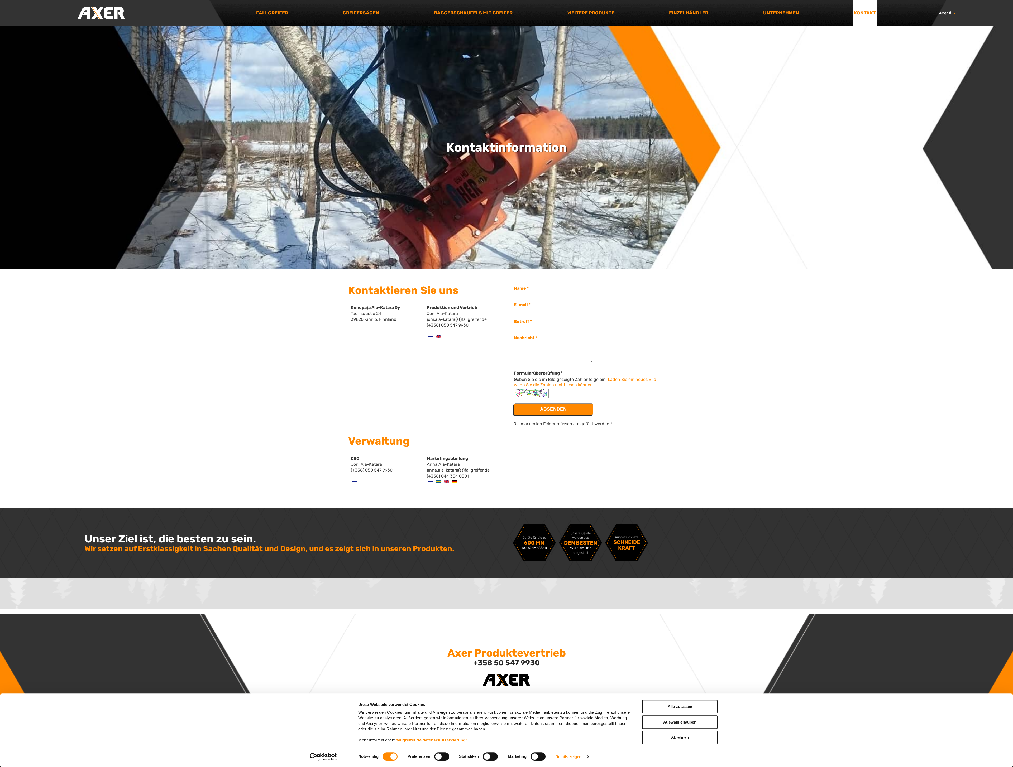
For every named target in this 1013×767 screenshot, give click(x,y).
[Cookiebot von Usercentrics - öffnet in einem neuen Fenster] (323, 757)
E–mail (521, 304)
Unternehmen (781, 13)
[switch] (441, 756)
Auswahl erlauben (679, 722)
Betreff (521, 321)
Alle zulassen (680, 706)
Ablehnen (680, 737)
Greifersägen (361, 13)
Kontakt (865, 13)
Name (520, 288)
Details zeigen (568, 756)
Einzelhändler (688, 13)
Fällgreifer (272, 13)
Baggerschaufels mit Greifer (473, 13)
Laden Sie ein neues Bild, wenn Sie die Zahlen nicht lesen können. (585, 382)
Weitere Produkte (590, 13)
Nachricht (524, 337)
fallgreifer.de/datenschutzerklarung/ (431, 740)
